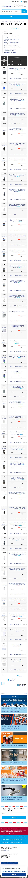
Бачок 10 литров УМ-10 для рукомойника (17, 645)
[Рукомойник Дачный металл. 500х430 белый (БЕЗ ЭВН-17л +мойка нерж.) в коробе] (4, 211)
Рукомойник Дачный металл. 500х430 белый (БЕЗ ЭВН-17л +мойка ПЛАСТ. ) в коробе (17, 554)
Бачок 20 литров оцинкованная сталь (17, 311)
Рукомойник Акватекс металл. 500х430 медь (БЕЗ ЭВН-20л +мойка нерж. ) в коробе (17, 130)
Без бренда (4, 69)
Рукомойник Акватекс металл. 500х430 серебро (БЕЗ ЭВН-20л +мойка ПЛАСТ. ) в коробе (17, 478)
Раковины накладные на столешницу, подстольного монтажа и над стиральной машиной (12, 49)
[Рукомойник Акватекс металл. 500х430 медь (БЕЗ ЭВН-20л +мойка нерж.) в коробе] (4, 135)
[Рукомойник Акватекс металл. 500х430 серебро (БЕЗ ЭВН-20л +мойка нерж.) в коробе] (4, 469)
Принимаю (14, 874)
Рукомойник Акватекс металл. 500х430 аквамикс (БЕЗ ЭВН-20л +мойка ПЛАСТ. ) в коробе (17, 114)
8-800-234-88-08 (6, 849)
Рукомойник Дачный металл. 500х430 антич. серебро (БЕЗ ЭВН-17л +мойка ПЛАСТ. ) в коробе (17, 190)
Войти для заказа (17, 78)
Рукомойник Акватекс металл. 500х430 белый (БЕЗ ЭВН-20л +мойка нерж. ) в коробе (17, 418)
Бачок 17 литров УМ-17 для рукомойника (17, 660)
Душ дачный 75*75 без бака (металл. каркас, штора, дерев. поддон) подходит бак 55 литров (17, 84)
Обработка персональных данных (9, 863)
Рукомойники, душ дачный (10, 52)
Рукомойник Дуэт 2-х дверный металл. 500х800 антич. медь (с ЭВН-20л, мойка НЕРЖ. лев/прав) (17, 235)
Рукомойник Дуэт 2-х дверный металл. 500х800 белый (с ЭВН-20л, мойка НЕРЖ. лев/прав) (17, 599)
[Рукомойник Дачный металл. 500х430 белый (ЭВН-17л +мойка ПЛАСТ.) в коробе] (4, 590)
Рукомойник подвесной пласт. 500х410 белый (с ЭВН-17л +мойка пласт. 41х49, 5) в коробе (17, 630)
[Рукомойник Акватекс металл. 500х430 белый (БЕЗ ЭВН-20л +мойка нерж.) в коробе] (4, 423)
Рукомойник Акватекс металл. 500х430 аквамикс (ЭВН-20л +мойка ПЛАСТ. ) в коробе (17, 403)
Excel (23, 686)
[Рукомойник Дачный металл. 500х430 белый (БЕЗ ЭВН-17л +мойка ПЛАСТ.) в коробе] (4, 560)
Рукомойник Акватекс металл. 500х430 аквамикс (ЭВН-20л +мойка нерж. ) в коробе (17, 387)
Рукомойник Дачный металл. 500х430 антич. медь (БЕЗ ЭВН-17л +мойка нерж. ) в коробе (17, 145)
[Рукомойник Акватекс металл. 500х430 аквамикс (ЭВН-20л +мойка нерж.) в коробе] (4, 393)
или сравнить (24, 78)
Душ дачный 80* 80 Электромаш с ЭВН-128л (17, 372)
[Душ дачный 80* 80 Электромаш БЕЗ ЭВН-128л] (4, 362)
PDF (20, 686)
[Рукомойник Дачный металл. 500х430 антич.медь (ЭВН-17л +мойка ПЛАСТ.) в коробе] (4, 514)
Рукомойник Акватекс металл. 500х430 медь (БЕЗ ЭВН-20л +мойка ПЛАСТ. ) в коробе (17, 448)
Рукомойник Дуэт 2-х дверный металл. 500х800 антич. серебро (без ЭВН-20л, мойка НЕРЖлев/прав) (17, 266)
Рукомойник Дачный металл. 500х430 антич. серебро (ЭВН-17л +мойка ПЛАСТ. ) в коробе (17, 539)
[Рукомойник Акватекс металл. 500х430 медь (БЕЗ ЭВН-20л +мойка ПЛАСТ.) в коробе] (4, 453)
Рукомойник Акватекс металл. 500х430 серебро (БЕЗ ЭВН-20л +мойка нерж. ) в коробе (17, 463)
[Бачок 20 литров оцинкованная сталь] (4, 317)
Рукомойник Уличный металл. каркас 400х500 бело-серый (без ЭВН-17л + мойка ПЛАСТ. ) (17, 296)
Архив (26, 693)
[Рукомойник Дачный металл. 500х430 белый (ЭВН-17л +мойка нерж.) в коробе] (4, 575)
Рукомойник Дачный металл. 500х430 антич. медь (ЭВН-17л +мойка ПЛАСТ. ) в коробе (17, 509)
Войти (10, 78)
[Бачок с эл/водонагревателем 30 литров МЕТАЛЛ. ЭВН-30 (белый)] (4, 332)
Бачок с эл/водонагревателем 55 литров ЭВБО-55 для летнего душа (17, 341)
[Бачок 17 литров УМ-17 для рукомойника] (4, 666)
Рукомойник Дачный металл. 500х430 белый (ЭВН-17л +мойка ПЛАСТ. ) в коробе (17, 585)
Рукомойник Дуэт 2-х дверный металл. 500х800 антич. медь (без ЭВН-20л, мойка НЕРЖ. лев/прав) (17, 220)
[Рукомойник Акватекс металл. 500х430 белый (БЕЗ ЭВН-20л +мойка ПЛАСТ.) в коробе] (4, 438)
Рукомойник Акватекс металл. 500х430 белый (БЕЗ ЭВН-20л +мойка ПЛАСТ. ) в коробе (17, 433)
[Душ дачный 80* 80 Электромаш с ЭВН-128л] (4, 378)
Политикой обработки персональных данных (13, 871)
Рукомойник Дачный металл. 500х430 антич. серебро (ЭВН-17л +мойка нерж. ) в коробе (17, 524)
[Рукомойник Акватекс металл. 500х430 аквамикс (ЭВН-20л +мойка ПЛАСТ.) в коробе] (4, 408)
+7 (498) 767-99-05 (15, 1)
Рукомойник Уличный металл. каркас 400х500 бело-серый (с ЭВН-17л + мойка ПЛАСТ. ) (17, 615)
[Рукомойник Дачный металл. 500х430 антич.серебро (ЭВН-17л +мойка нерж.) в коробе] (4, 529)
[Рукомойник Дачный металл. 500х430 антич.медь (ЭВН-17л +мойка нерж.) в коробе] (4, 499)
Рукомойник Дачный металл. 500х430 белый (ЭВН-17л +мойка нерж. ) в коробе (17, 569)
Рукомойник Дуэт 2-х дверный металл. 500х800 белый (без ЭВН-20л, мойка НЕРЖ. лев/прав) (17, 281)
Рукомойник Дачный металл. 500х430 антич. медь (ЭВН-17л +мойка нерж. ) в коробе (17, 494)
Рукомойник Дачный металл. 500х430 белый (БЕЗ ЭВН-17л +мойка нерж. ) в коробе (17, 205)
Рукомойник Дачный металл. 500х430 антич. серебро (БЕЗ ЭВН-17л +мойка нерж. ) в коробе (17, 175)
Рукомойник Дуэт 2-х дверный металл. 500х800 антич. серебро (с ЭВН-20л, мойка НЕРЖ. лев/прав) (17, 251)
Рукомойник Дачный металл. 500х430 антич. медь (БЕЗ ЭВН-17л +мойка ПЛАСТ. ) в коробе (17, 159)
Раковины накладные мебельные (11, 45)
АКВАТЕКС (4, 99)
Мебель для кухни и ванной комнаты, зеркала (10, 32)
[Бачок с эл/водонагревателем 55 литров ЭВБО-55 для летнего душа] (4, 347)
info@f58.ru (6, 850)
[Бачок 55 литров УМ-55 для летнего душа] (4, 74)
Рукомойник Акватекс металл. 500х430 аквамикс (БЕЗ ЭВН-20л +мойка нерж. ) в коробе (17, 99)
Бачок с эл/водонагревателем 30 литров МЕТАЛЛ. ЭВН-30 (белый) (17, 326)
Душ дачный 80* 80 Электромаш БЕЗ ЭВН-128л (17, 357)
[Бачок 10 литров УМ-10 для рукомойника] (4, 651)
